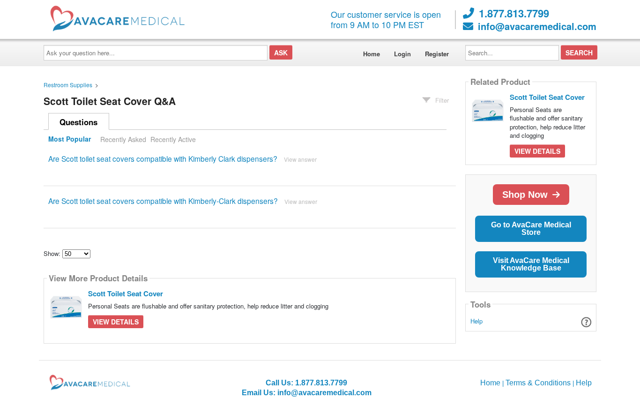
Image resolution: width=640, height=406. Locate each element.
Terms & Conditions (538, 383)
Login (402, 53)
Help (476, 320)
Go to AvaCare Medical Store (531, 228)
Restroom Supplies (68, 85)
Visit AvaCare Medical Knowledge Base (531, 264)
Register (437, 53)
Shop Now (525, 194)
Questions (78, 122)
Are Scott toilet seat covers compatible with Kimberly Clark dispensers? (162, 158)
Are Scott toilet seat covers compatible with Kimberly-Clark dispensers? (163, 200)
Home (371, 53)
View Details (116, 321)
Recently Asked (123, 139)
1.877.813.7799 (514, 13)
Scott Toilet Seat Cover (125, 293)
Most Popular (69, 139)
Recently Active (173, 139)
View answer (300, 159)
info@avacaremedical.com (537, 26)
